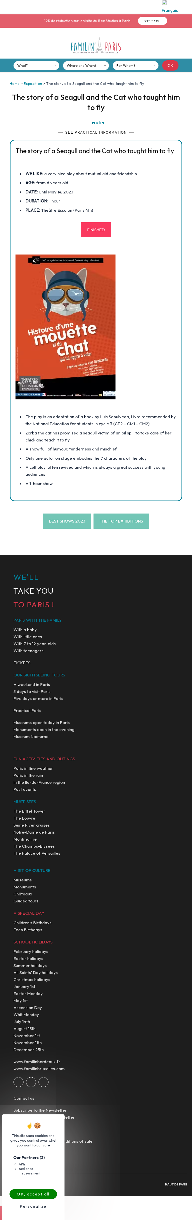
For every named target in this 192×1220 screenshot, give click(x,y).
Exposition (33, 83)
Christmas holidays (32, 979)
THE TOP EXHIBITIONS (121, 521)
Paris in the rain (28, 775)
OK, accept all (33, 1193)
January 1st (24, 986)
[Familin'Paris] (96, 45)
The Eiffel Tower (29, 811)
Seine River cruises (32, 825)
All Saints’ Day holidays (36, 972)
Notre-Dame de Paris (34, 832)
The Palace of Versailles (37, 853)
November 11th (28, 1042)
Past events (25, 789)
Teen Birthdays (28, 929)
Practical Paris (27, 710)
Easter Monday (28, 993)
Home (15, 83)
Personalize (33, 1206)
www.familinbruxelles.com (39, 1068)
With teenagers (29, 650)
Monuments (25, 886)
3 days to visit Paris (32, 691)
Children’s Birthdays (33, 922)
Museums (23, 879)
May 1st (21, 1000)
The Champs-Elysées (34, 846)
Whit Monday (26, 1014)
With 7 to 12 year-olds (35, 643)
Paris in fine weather (33, 768)
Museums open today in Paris (42, 722)
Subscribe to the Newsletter (40, 1110)
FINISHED (96, 229)
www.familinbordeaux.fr (37, 1061)
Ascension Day (28, 1007)
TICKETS (22, 662)
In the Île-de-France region (39, 782)
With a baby (25, 629)
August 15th (25, 1028)
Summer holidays (30, 965)
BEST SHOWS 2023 (67, 521)
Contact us (24, 1098)
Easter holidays (28, 958)
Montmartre (25, 839)
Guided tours (26, 900)
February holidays (31, 951)
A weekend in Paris (32, 684)
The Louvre (24, 818)
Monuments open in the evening (44, 729)
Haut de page (176, 1184)
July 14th (22, 1021)
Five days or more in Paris (38, 698)
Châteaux (23, 893)
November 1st (27, 1035)
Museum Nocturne (31, 736)
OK (170, 65)
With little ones (28, 636)
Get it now (144, 20)
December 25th (29, 1049)
